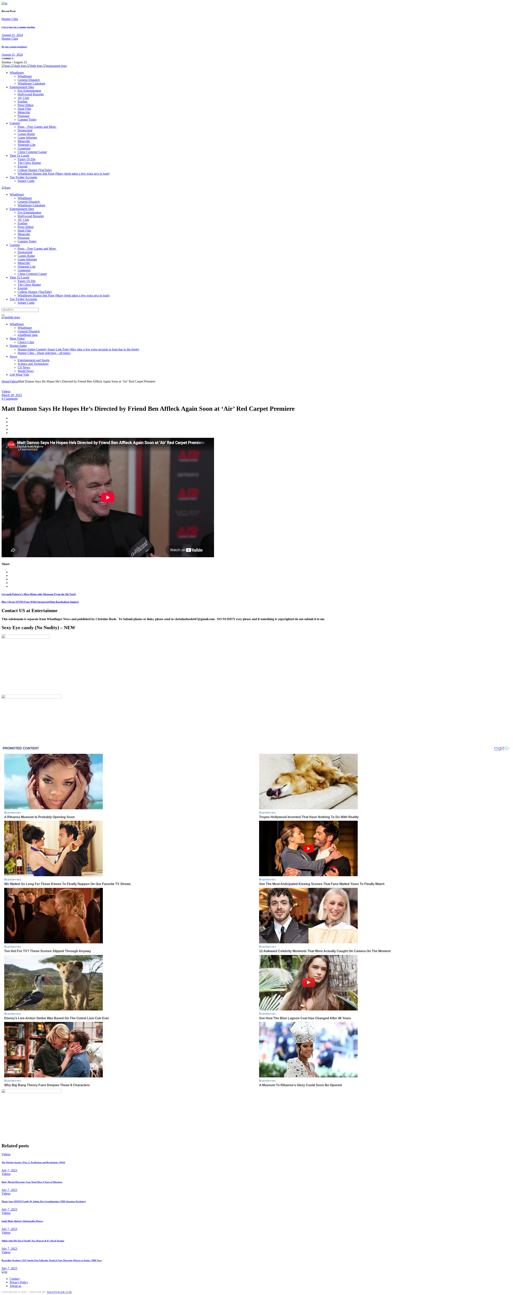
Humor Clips (10, 19)
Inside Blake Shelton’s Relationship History (22, 1221)
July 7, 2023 (9, 1170)
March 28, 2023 (12, 395)
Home (5, 381)
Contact (14, 1278)
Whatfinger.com (59, 1292)
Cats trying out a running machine (18, 27)
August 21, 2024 (12, 35)
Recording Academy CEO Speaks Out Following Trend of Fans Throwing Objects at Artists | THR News (52, 1260)
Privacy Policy (19, 1282)
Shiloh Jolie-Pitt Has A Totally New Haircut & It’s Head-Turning (33, 1240)
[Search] (3, 314)
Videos (13, 381)
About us (15, 1286)
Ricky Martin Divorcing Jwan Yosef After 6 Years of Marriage (32, 1182)
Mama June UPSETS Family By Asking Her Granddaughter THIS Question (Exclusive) (44, 1201)
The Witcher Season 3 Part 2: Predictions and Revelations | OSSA (33, 1162)
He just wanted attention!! (14, 46)
